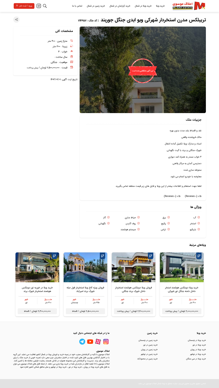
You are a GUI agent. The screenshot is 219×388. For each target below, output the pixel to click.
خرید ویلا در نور (199, 345)
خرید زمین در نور (150, 345)
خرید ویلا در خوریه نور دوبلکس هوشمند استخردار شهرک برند (37, 289)
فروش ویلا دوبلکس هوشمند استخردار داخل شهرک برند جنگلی (133, 289)
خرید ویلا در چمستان (197, 340)
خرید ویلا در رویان (198, 349)
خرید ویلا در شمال (143, 6)
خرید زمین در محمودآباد (147, 358)
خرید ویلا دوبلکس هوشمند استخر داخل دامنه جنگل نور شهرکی (181, 289)
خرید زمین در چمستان (148, 340)
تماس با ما (77, 6)
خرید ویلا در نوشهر (198, 354)
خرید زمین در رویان (149, 349)
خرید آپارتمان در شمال (119, 6)
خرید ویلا (160, 6)
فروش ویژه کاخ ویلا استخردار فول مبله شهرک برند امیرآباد (85, 289)
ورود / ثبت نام (26, 6)
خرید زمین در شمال (96, 6)
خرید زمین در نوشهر (149, 354)
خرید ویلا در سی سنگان (196, 358)
